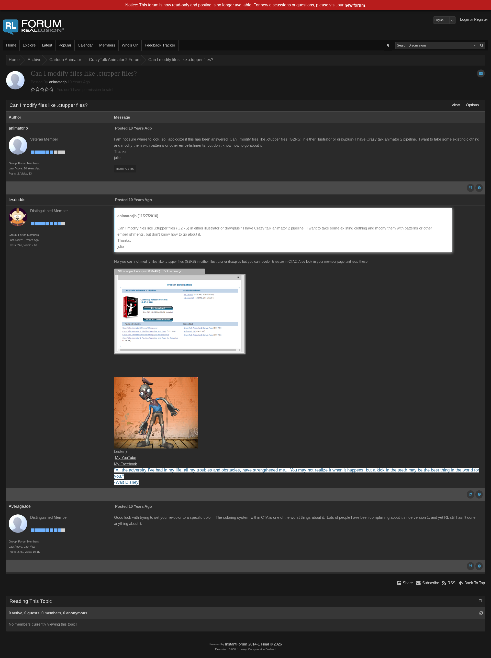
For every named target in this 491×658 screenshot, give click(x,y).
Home (11, 45)
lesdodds (17, 200)
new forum (354, 5)
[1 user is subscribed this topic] (481, 73)
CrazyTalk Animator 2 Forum (114, 59)
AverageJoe (20, 506)
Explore (29, 45)
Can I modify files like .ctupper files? (180, 59)
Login (464, 19)
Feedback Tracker (160, 45)
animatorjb (57, 82)
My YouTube (125, 458)
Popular (65, 45)
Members (107, 45)
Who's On (130, 45)
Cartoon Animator (65, 59)
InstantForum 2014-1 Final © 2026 (253, 644)
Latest (47, 45)
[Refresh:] (481, 613)
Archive (34, 59)
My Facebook (125, 464)
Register (481, 19)
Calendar (85, 45)
